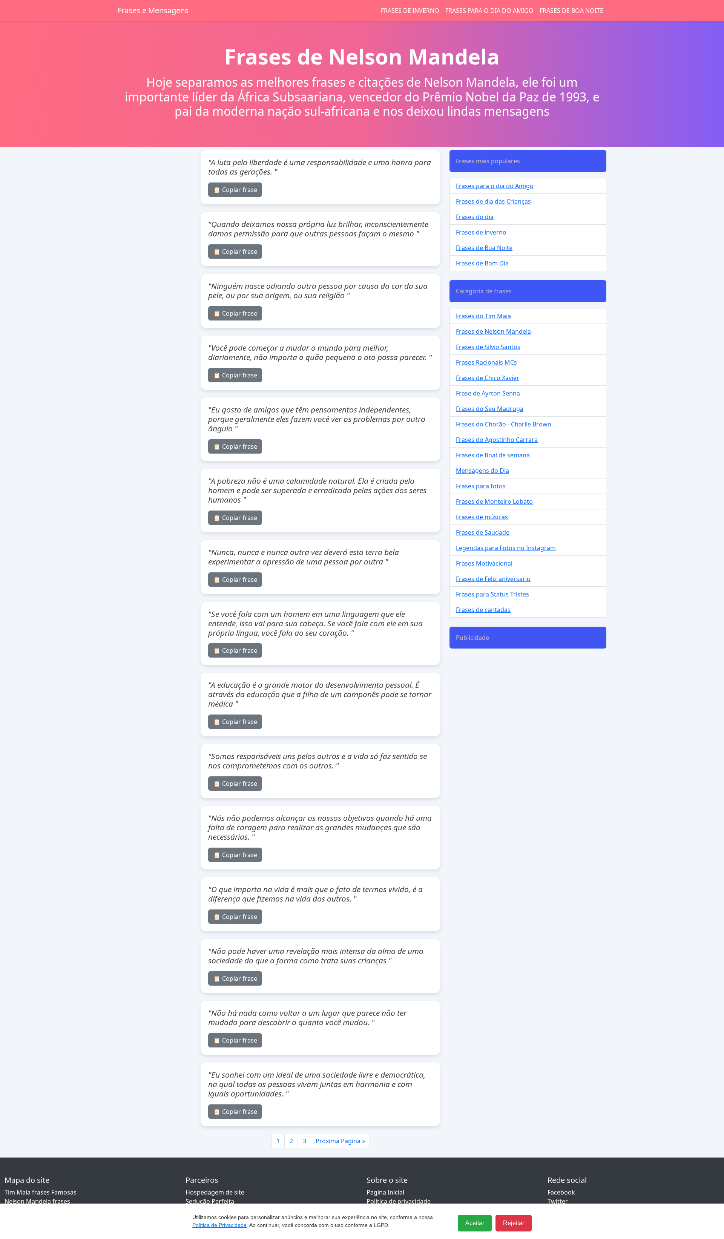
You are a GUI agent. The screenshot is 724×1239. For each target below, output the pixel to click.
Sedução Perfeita (210, 1201)
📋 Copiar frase (235, 190)
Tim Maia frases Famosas (41, 1192)
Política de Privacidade (219, 1225)
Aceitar (474, 1223)
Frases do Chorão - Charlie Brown (503, 424)
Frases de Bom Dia (482, 263)
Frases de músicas (482, 517)
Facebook (561, 1192)
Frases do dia (475, 217)
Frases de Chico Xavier (487, 378)
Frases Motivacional (484, 563)
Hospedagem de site (215, 1192)
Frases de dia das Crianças (493, 201)
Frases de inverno (410, 10)
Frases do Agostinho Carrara (497, 439)
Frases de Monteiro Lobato (494, 501)
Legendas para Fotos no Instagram (506, 548)
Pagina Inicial (385, 1192)
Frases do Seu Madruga (489, 409)
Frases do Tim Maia (483, 316)
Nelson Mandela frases (37, 1201)
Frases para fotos (481, 486)
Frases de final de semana (493, 455)
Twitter (558, 1201)
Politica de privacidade (399, 1201)
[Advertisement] (527, 707)
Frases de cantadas (483, 610)
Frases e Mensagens (153, 10)
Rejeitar (513, 1223)
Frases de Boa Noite (571, 10)
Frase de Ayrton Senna (488, 393)
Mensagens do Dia (482, 470)
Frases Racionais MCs (486, 362)
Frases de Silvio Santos (488, 347)
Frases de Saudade (482, 532)
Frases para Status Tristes (492, 594)
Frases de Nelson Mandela (493, 331)
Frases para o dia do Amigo (489, 10)
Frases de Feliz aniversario (493, 579)
